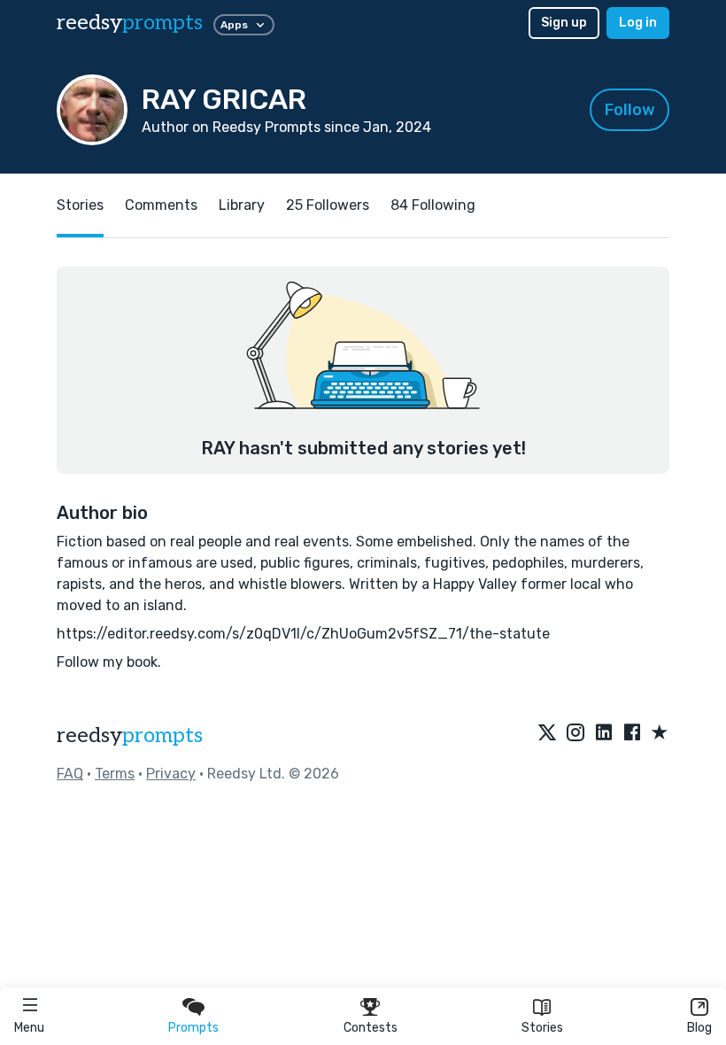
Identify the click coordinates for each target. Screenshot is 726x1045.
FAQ (70, 773)
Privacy (171, 773)
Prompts (193, 1027)
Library (242, 205)
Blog (699, 1027)
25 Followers (327, 205)
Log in (638, 22)
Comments (161, 205)
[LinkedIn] (603, 733)
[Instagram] (575, 733)
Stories (542, 1027)
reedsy (130, 22)
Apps (234, 25)
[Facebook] (632, 733)
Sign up (564, 22)
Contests (371, 1027)
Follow (630, 110)
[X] (547, 733)
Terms (115, 773)
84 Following (432, 205)
